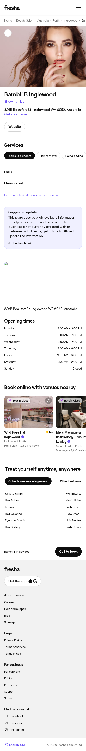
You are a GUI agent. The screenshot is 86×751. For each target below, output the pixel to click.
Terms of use (12, 653)
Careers (9, 602)
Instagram (17, 729)
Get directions (16, 114)
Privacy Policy (13, 640)
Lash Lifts (72, 507)
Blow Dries (72, 513)
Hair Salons (12, 500)
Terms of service (15, 647)
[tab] (19, 155)
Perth (56, 20)
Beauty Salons (14, 493)
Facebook (17, 716)
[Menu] (78, 7)
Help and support (15, 609)
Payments (10, 685)
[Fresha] (12, 8)
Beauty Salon (24, 20)
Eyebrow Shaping (16, 520)
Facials (9, 507)
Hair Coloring (13, 513)
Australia (43, 20)
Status (8, 698)
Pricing (8, 678)
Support (9, 691)
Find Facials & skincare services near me (34, 195)
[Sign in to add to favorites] (48, 400)
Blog (7, 615)
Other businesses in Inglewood (28, 481)
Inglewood (70, 20)
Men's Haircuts (75, 500)
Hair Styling (12, 527)
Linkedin (16, 723)
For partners (12, 671)
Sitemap (9, 622)
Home (8, 20)
